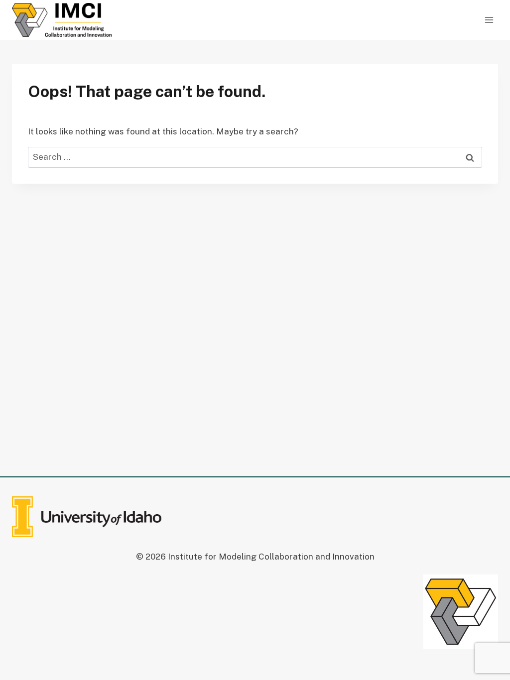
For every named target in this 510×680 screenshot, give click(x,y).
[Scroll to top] (484, 644)
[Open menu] (489, 19)
